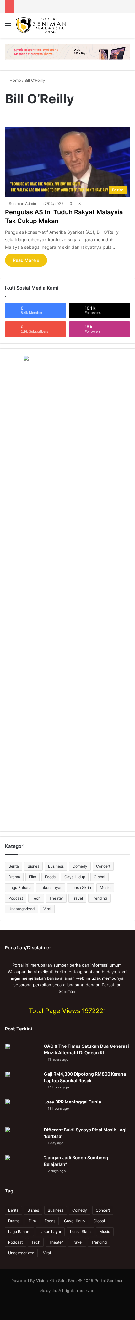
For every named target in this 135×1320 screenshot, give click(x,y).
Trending (99, 898)
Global (99, 876)
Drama (14, 876)
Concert (103, 866)
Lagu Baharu (19, 887)
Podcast (15, 898)
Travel (77, 898)
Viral (47, 908)
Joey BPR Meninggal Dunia (72, 1101)
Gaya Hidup (74, 876)
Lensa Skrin (80, 887)
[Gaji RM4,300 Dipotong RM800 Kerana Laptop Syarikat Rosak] (22, 1082)
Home (14, 80)
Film (32, 876)
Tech (36, 898)
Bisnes (33, 866)
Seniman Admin (22, 203)
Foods (50, 876)
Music (105, 887)
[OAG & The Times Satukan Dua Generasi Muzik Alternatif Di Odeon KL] (22, 1055)
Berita (13, 866)
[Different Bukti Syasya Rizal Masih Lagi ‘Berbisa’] (22, 1138)
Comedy (80, 866)
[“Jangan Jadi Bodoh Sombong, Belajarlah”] (22, 1166)
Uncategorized (21, 908)
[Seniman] (41, 25)
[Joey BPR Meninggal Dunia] (22, 1110)
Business (56, 866)
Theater (56, 898)
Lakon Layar (51, 887)
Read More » (26, 260)
